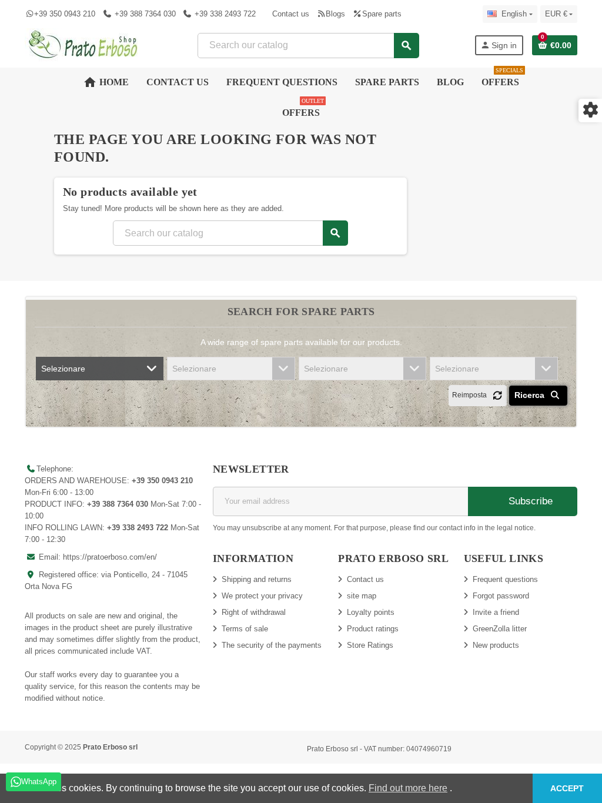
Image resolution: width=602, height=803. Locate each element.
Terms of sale (245, 628)
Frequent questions (505, 579)
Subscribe (529, 501)
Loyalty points (370, 612)
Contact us (290, 13)
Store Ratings (370, 645)
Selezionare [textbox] (63, 368)
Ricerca (530, 395)
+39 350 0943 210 (64, 13)
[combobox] (308, 45)
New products (496, 645)
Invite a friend (496, 612)
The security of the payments (272, 645)
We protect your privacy (262, 595)
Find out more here (408, 788)
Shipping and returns (257, 579)
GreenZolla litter (500, 628)
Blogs (335, 13)
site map (361, 595)
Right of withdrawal (254, 612)
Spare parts (381, 13)
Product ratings (373, 628)
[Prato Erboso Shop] (83, 44)
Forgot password (501, 595)
